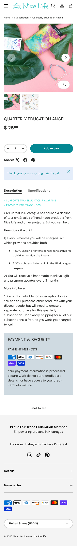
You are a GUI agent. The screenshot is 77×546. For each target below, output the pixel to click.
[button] (70, 6)
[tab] (13, 190)
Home (7, 17)
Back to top (38, 408)
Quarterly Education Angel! (47, 17)
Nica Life (18, 536)
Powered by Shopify (34, 536)
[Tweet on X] (17, 160)
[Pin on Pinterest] (33, 160)
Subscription (21, 17)
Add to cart (51, 148)
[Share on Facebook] (25, 160)
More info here (14, 288)
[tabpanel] (38, 262)
